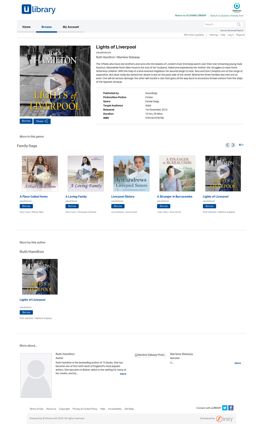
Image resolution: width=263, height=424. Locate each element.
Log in (231, 35)
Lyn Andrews (117, 212)
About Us (51, 409)
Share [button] (39, 121)
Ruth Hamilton (105, 58)
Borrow (26, 121)
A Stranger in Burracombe (174, 197)
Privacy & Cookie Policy (85, 409)
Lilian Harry (162, 212)
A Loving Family (76, 197)
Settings (214, 35)
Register (240, 35)
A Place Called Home (34, 197)
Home (29, 27)
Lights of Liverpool (215, 197)
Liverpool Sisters (123, 197)
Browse (47, 27)
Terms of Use (36, 409)
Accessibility (115, 409)
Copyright (64, 409)
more (123, 374)
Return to (190, 16)
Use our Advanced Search (231, 30)
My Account (71, 27)
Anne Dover (131, 212)
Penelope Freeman (87, 212)
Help (223, 35)
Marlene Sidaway (128, 58)
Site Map (129, 409)
